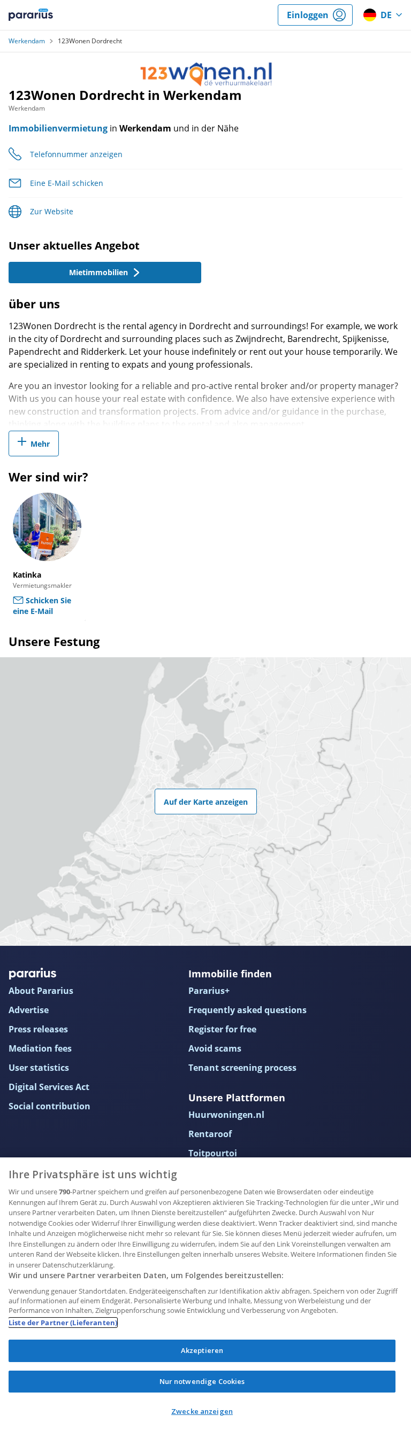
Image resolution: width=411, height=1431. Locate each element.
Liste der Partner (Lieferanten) (63, 1322)
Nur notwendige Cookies (202, 1381)
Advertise (29, 1010)
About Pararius (41, 991)
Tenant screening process (242, 1068)
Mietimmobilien (98, 272)
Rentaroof (210, 1134)
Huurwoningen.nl (226, 1115)
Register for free (222, 1029)
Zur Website (51, 211)
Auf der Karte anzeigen (206, 802)
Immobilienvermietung (58, 128)
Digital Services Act (49, 1087)
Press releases (38, 1029)
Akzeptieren (202, 1350)
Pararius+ (209, 991)
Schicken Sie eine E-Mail (42, 605)
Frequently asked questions (247, 1010)
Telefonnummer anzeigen (76, 154)
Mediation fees (40, 1048)
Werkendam (27, 41)
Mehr (40, 444)
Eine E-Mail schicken (66, 183)
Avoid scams (214, 1048)
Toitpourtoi (212, 1153)
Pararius (31, 15)
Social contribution (49, 1106)
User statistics (39, 1068)
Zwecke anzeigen (202, 1411)
